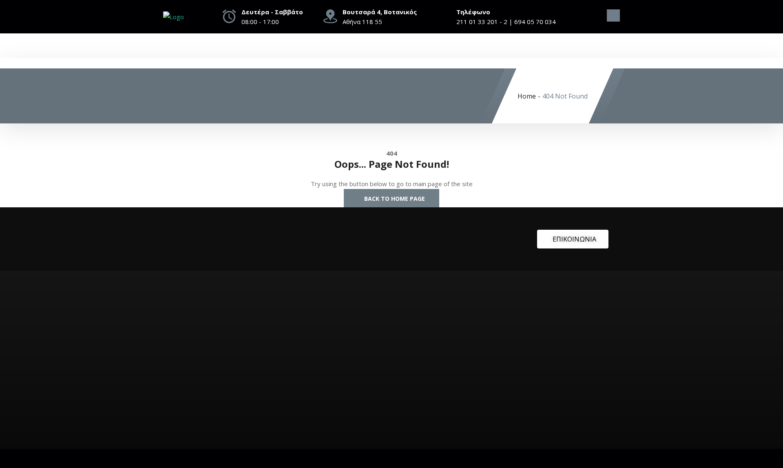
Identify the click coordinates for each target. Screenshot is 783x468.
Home (527, 96)
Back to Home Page (394, 198)
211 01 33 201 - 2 (481, 22)
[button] (613, 15)
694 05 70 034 (535, 22)
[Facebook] (598, 18)
